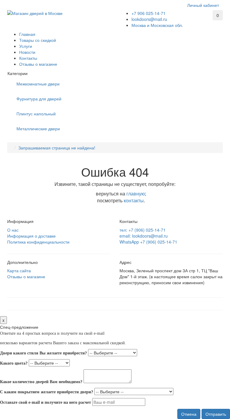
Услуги (25, 46)
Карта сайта (19, 270)
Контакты (28, 58)
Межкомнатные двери (38, 84)
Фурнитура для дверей (38, 99)
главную (135, 193)
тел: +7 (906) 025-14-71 (142, 230)
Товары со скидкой (37, 40)
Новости (27, 52)
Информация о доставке (31, 236)
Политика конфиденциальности (38, 242)
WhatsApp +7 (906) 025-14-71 (148, 242)
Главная (27, 34)
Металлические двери (38, 128)
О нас (13, 230)
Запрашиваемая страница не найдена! (56, 148)
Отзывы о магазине (38, 64)
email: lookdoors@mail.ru (143, 236)
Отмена (188, 414)
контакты (134, 200)
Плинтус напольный (36, 114)
